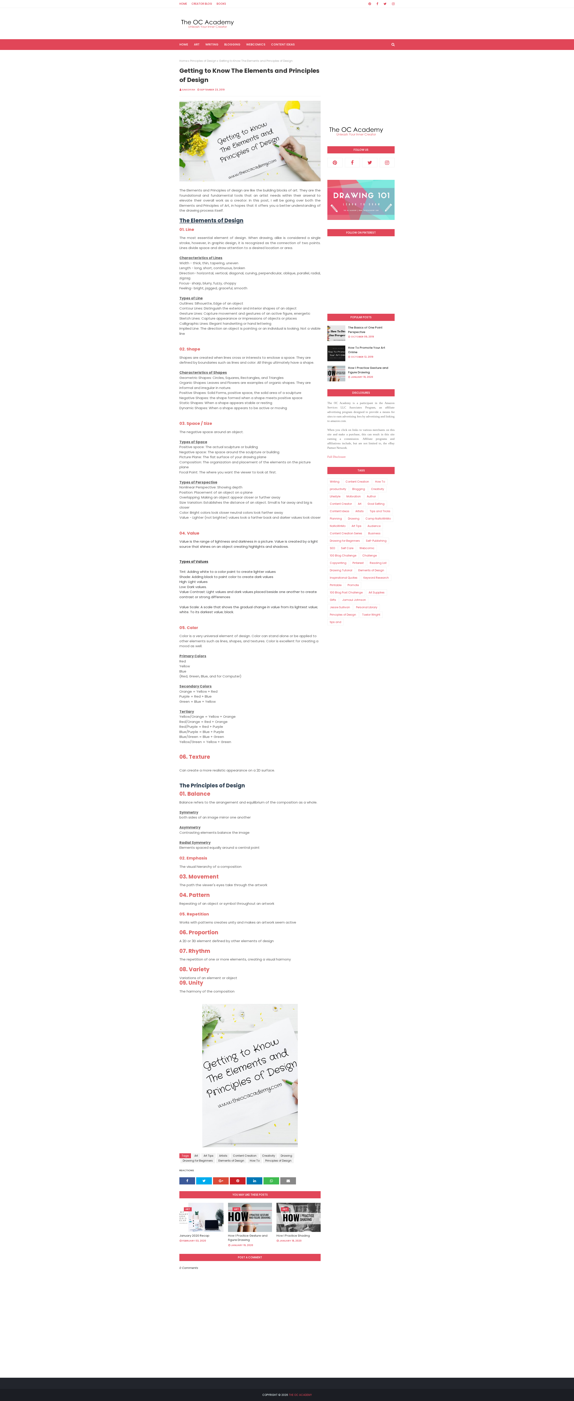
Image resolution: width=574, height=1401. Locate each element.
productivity (338, 489)
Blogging (358, 489)
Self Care (347, 548)
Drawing (286, 1156)
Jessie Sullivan (340, 607)
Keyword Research (376, 578)
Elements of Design (231, 1160)
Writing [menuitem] (211, 44)
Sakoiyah (188, 89)
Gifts (333, 600)
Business (374, 533)
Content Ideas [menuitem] (283, 44)
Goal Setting (376, 504)
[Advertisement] (361, 87)
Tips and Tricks (380, 511)
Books (221, 4)
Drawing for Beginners (198, 1160)
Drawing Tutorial (341, 570)
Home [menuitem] (183, 44)
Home (183, 4)
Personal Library (366, 607)
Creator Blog (201, 4)
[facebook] (377, 4)
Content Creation (245, 1156)
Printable (335, 585)
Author (371, 496)
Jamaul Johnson (354, 600)
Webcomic (366, 548)
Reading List (378, 563)
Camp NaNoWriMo (378, 518)
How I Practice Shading (293, 1235)
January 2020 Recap (194, 1235)
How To (255, 1160)
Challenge (369, 555)
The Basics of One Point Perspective (365, 329)
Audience (373, 526)
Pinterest (358, 563)
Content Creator (341, 504)
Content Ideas (339, 511)
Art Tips (208, 1156)
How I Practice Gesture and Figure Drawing (247, 1237)
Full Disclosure (336, 456)
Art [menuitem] (197, 44)
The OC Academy (300, 1395)
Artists (223, 1156)
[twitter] (385, 4)
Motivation (353, 496)
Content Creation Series (346, 533)
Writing (334, 481)
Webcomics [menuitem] (255, 44)
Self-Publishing (376, 541)
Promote (353, 585)
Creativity (268, 1156)
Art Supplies (377, 592)
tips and (335, 622)
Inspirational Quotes (343, 578)
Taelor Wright (371, 615)
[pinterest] (370, 4)
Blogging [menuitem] (232, 44)
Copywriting (338, 563)
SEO (332, 548)
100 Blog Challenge (343, 555)
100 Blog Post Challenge (346, 592)
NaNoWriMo (338, 526)
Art (196, 1156)
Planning (336, 518)
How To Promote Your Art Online (366, 350)
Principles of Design (203, 61)
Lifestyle (335, 496)
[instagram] (392, 4)
